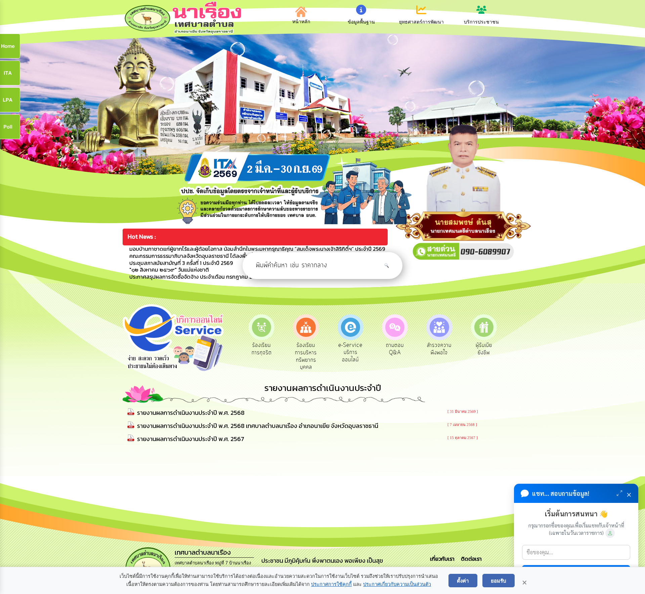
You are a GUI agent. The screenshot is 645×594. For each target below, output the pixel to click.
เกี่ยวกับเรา (443, 559)
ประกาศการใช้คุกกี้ (331, 584)
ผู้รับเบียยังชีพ (484, 349)
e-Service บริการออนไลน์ (350, 352)
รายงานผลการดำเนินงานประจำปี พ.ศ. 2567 (190, 438)
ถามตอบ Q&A (395, 349)
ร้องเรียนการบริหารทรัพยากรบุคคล (306, 356)
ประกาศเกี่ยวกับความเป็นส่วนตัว (397, 584)
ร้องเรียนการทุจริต (262, 349)
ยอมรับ (498, 580)
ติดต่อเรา (470, 559)
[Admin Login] (610, 533)
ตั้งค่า (463, 580)
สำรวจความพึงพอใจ (439, 349)
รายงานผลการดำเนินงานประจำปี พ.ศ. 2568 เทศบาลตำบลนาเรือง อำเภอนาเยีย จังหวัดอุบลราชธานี (257, 425)
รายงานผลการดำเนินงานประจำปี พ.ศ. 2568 (191, 412)
